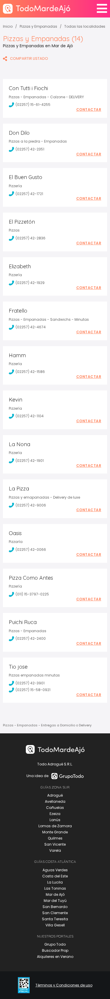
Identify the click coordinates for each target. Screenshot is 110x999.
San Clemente (55, 912)
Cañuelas (55, 807)
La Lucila (55, 882)
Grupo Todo (55, 944)
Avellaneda (55, 801)
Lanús (55, 819)
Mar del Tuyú (55, 900)
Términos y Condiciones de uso (63, 985)
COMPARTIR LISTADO (29, 58)
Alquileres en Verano (55, 956)
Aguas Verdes (55, 869)
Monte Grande (55, 832)
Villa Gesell (55, 925)
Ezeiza (55, 813)
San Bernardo (55, 906)
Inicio (8, 26)
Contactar (88, 109)
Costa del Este (55, 876)
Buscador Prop (55, 950)
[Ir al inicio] (36, 8)
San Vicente (55, 844)
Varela (55, 850)
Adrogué (55, 795)
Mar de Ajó (55, 894)
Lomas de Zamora (55, 825)
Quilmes (55, 838)
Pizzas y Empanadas (38, 26)
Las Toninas (55, 888)
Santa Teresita (55, 918)
